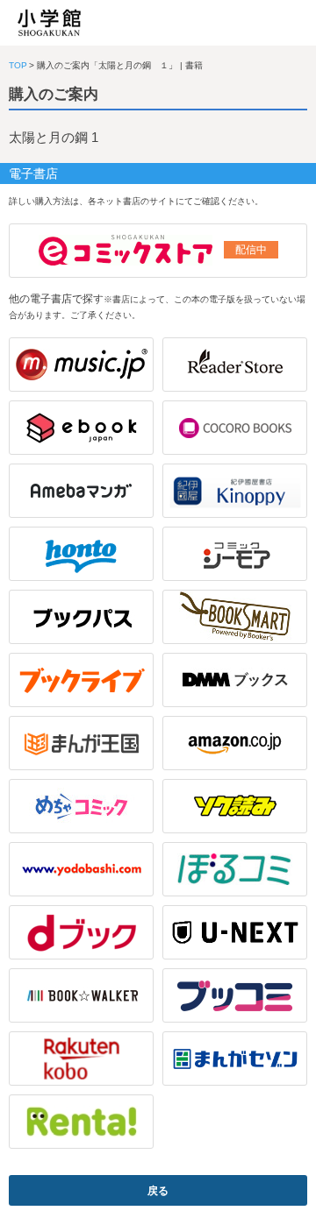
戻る (158, 1191)
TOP (18, 65)
